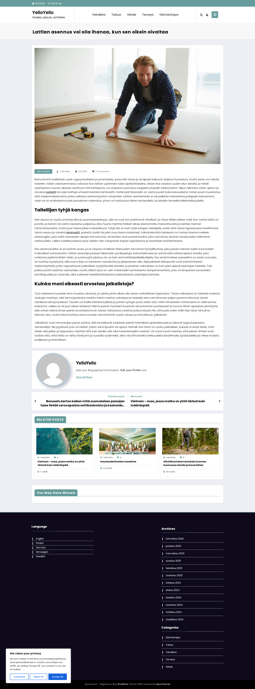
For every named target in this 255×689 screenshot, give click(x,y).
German (41, 547)
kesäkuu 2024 (174, 597)
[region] (38, 666)
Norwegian (42, 552)
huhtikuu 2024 (174, 612)
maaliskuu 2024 (175, 619)
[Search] (201, 15)
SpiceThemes (163, 684)
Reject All (39, 676)
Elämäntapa (169, 15)
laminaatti (73, 232)
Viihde (131, 15)
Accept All (57, 676)
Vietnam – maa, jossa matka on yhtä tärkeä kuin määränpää (168, 403)
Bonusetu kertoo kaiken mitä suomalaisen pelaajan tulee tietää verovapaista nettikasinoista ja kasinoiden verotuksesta (82, 403)
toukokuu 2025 (174, 575)
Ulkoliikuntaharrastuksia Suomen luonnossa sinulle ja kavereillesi (184, 463)
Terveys (148, 15)
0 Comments (102, 171)
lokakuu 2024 (173, 582)
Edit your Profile (130, 370)
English (40, 538)
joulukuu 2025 (173, 546)
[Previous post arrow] (35, 401)
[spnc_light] (207, 14)
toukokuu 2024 (174, 605)
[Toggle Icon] (215, 14)
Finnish (40, 543)
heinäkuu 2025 (174, 568)
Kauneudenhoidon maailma (118, 461)
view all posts (84, 377)
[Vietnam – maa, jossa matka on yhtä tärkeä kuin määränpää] (64, 441)
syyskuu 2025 (173, 560)
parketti (51, 192)
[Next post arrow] (219, 401)
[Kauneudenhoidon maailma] (127, 441)
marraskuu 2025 (175, 553)
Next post (136, 396)
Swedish (40, 556)
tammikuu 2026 (175, 538)
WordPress (122, 684)
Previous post (116, 396)
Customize (19, 676)
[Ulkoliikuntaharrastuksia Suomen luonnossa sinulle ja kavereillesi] (190, 441)
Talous (116, 15)
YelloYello (43, 12)
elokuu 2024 (173, 590)
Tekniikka (99, 15)
